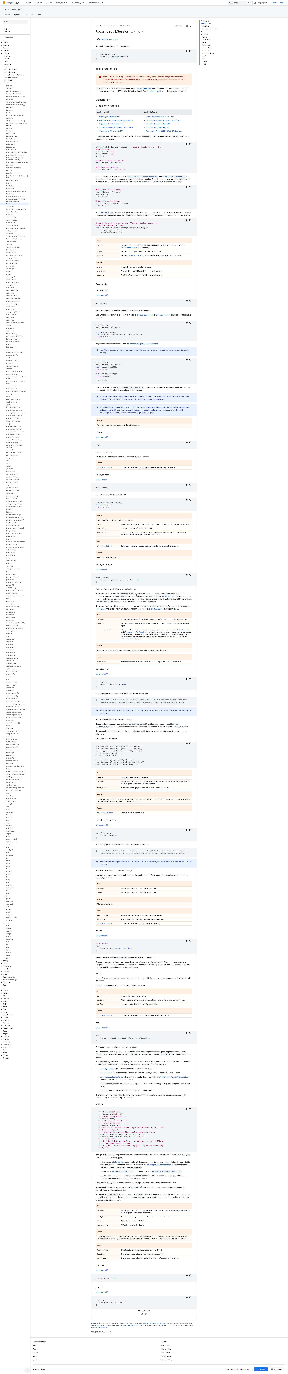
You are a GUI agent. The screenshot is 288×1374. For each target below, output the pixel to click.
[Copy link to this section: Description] (112, 100)
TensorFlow (100, 26)
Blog (34, 1345)
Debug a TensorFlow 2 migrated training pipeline (116, 127)
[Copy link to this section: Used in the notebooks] (121, 106)
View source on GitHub (109, 39)
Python (17, 15)
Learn (37, 3)
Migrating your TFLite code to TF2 (111, 131)
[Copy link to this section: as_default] (110, 290)
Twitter (35, 1356)
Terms (35, 1369)
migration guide (156, 91)
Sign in (282, 3)
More (40, 15)
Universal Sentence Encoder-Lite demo (160, 117)
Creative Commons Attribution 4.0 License (152, 1323)
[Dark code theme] (186, 51)
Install (28, 3)
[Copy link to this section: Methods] (109, 284)
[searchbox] (15, 22)
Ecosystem (60, 3)
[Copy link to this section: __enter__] (109, 1265)
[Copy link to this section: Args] (102, 240)
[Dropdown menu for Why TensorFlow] (103, 2)
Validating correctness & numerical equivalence (116, 120)
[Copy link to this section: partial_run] (111, 669)
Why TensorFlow (95, 3)
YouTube (36, 1360)
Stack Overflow (166, 1353)
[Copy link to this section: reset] (104, 931)
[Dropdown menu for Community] (84, 2)
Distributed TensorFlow (129, 247)
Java (32, 15)
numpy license (102, 1327)
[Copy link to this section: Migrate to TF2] (119, 69)
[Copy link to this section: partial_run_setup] (118, 820)
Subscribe (261, 1369)
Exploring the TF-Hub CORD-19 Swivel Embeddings (164, 131)
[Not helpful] (190, 26)
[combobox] (239, 3)
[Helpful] (187, 26)
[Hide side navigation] (27, 1370)
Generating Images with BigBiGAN (158, 124)
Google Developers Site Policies (127, 1325)
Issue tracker (165, 1345)
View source (101, 295)
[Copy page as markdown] (139, 32)
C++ (25, 15)
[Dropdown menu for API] (51, 2)
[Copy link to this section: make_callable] (114, 564)
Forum (35, 1349)
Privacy (42, 1369)
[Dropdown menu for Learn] (41, 2)
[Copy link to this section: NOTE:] (103, 973)
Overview (6, 15)
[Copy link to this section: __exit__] (107, 1287)
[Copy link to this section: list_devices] (113, 475)
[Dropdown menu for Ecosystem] (67, 2)
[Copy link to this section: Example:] (105, 1104)
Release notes (166, 1349)
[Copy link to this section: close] (104, 432)
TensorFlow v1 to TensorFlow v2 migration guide (149, 79)
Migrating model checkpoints (109, 117)
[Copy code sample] (190, 51)
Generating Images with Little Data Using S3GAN (163, 120)
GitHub (274, 3)
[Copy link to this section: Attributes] (106, 262)
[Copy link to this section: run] (101, 1023)
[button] (14, 40)
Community (76, 3)
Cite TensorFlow (166, 1360)
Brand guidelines (166, 1356)
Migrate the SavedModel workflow (111, 124)
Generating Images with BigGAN (157, 127)
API (47, 3)
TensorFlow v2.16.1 (12, 9)
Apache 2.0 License (97, 1325)
